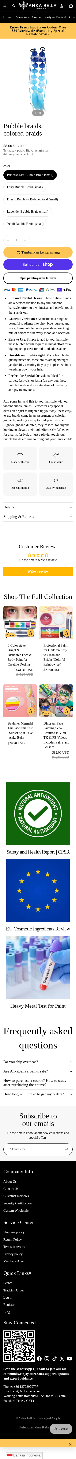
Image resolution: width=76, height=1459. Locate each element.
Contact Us (10, 1189)
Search (7, 1283)
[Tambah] (66, 711)
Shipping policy (13, 1232)
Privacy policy (13, 1254)
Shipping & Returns (18, 516)
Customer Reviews (16, 1196)
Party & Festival (55, 17)
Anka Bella (29, 1418)
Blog (6, 1312)
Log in (7, 1297)
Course (36, 17)
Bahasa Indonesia (26, 1455)
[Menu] (5, 6)
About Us (9, 1181)
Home (7, 17)
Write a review (38, 571)
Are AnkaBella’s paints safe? (25, 1071)
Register (8, 1304)
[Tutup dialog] (70, 1444)
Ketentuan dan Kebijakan (38, 1427)
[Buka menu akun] (61, 6)
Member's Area (13, 1261)
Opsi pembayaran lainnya (38, 278)
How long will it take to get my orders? (33, 1094)
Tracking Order (13, 1290)
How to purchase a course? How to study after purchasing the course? (34, 1082)
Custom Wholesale (15, 1210)
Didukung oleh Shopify (48, 1418)
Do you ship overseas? (20, 1062)
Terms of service (14, 1246)
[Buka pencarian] (14, 6)
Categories (22, 17)
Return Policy (12, 1239)
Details (8, 507)
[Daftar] (67, 1149)
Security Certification (17, 1203)
